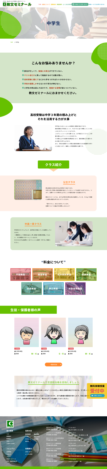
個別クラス (37, 436)
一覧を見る (53, 364)
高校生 (27, 441)
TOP (39, 4)
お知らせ (9, 454)
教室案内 (59, 4)
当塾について (46, 4)
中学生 (27, 439)
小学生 (27, 436)
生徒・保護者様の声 (12, 461)
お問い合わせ (28, 452)
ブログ (8, 456)
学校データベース (11, 459)
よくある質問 (67, 4)
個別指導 (36, 434)
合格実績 (9, 452)
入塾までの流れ (11, 443)
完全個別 (36, 439)
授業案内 (53, 4)
